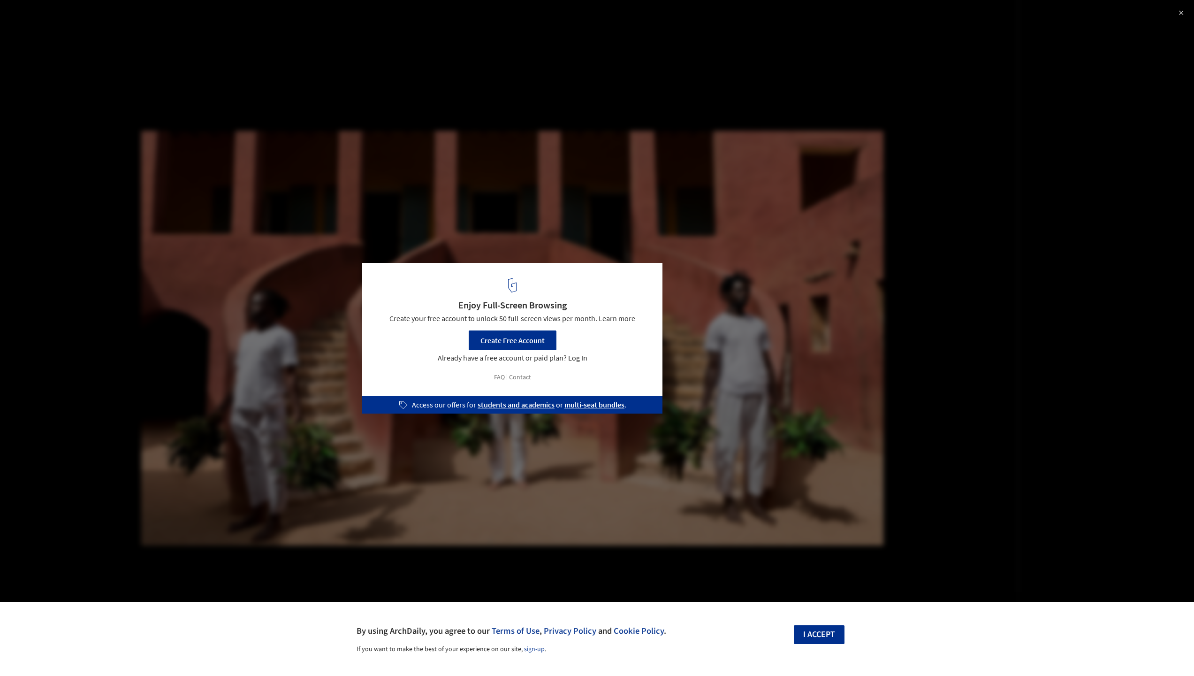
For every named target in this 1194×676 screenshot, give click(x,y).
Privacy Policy (570, 631)
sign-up (534, 649)
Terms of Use (516, 631)
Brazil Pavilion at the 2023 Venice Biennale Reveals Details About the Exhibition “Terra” (128, 25)
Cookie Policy (639, 631)
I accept (819, 634)
